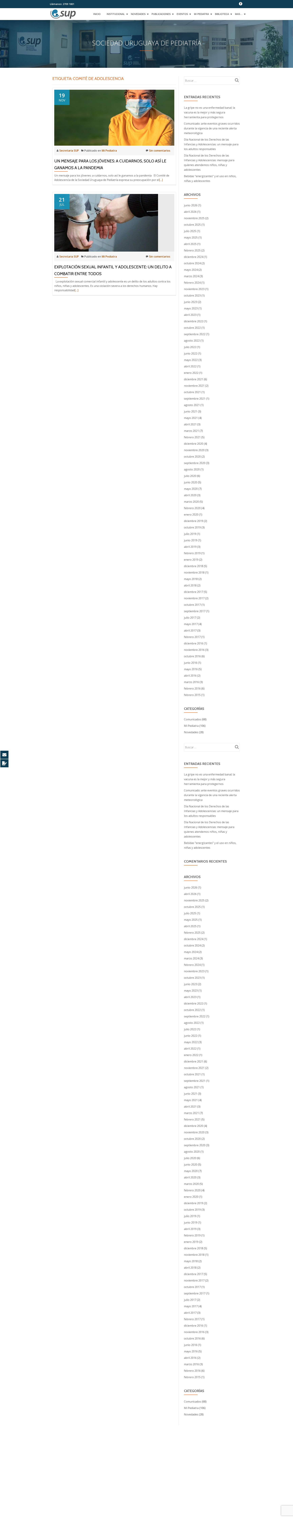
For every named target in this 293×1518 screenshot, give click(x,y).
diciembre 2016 (193, 643)
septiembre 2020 (194, 463)
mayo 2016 (191, 669)
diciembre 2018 (193, 566)
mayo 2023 (191, 308)
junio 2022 (190, 353)
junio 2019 (190, 540)
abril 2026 (190, 212)
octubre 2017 (192, 605)
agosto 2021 (192, 405)
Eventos (182, 14)
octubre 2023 (192, 295)
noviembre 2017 (194, 598)
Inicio (97, 14)
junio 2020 (190, 482)
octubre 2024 (192, 263)
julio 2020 (190, 476)
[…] (161, 180)
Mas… (238, 14)
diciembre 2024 (193, 257)
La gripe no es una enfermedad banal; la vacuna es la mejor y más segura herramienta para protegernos (209, 112)
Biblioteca (222, 14)
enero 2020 (191, 514)
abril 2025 (190, 244)
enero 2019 (191, 559)
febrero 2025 (192, 250)
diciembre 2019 (193, 521)
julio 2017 (190, 617)
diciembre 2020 (193, 444)
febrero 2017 (192, 637)
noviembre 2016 (194, 650)
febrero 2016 (192, 688)
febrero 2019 (192, 553)
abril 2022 (190, 366)
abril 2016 (190, 675)
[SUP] (63, 14)
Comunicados (192, 719)
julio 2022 (190, 347)
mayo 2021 (191, 418)
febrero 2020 (192, 508)
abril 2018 (190, 585)
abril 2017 (190, 630)
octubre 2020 (192, 456)
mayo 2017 (191, 624)
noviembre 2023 (194, 289)
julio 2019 (190, 534)
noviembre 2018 (194, 572)
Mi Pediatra (201, 14)
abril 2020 (190, 495)
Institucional (116, 14)
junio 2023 (190, 302)
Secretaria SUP (69, 150)
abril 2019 (190, 547)
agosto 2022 (192, 340)
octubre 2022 (192, 328)
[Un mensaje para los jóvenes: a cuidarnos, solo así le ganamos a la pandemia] (114, 117)
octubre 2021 (192, 392)
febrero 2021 (192, 437)
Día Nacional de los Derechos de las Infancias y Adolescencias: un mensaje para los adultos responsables (211, 144)
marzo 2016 (191, 682)
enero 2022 (191, 373)
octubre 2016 (192, 656)
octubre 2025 (192, 224)
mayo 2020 (191, 489)
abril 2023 (190, 315)
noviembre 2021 (194, 386)
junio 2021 (190, 411)
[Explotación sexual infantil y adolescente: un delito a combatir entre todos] (106, 222)
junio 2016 (190, 663)
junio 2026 (190, 205)
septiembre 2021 (194, 398)
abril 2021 (190, 424)
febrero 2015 (192, 695)
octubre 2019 (192, 527)
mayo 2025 (191, 237)
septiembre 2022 (194, 334)
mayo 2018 (191, 579)
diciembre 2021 (193, 379)
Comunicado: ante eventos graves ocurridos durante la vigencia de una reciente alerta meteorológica (212, 128)
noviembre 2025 (194, 218)
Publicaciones (161, 14)
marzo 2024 (191, 276)
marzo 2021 (191, 431)
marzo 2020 (191, 502)
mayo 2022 (191, 360)
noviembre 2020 (194, 450)
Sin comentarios (159, 150)
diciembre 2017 (193, 592)
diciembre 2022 (193, 321)
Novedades (138, 14)
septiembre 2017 (194, 611)
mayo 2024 (191, 270)
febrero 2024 (192, 282)
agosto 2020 (192, 469)
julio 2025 (190, 231)
